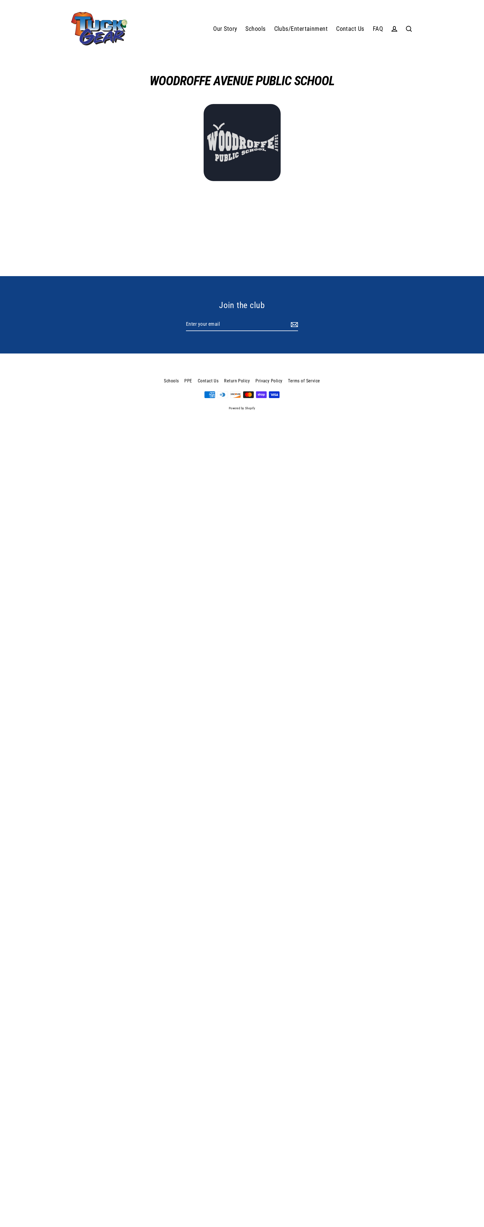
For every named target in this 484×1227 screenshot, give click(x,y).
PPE (188, 380)
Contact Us (350, 28)
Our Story (225, 28)
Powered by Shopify (242, 408)
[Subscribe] (293, 324)
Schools (255, 28)
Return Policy (237, 380)
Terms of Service (304, 380)
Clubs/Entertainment (301, 28)
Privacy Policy (268, 380)
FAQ (378, 28)
